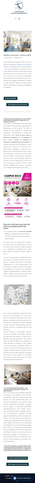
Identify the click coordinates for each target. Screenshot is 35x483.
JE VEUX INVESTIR (10, 98)
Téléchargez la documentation (17, 104)
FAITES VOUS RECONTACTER (18, 458)
